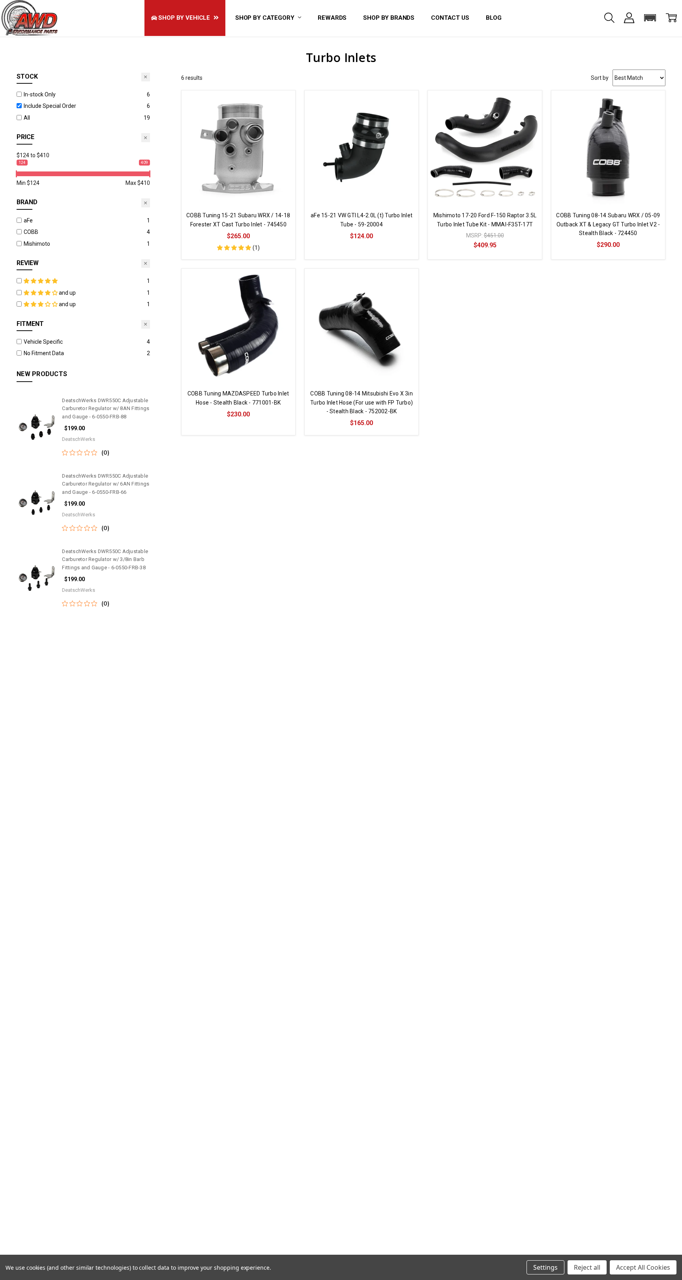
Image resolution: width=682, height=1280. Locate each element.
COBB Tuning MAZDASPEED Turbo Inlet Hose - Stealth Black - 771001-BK (238, 397)
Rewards (332, 17)
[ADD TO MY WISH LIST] (281, 117)
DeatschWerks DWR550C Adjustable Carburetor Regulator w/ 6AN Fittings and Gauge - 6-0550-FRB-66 (105, 484)
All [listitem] (27, 118)
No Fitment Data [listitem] (44, 353)
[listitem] (84, 281)
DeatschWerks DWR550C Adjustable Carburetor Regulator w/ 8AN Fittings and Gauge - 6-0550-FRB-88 (105, 408)
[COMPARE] (281, 104)
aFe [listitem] (28, 220)
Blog (494, 17)
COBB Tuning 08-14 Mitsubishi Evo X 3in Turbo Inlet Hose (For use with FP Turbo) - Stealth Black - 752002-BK (361, 402)
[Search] (609, 18)
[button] (650, 17)
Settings (545, 1267)
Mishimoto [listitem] (37, 244)
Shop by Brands (388, 17)
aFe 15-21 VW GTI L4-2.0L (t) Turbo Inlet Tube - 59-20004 (361, 219)
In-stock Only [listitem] (40, 94)
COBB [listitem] (31, 232)
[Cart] (671, 18)
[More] (629, 18)
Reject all (587, 1267)
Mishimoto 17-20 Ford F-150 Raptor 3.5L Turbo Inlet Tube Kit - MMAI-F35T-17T (485, 219)
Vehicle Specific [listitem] (43, 342)
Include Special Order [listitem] (50, 106)
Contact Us (450, 17)
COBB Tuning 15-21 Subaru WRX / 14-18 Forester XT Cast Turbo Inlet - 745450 (238, 219)
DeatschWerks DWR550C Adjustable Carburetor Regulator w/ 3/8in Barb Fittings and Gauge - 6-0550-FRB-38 (105, 559)
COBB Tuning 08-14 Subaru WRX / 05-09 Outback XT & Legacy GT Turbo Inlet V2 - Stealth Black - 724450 (608, 224)
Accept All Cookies (643, 1267)
